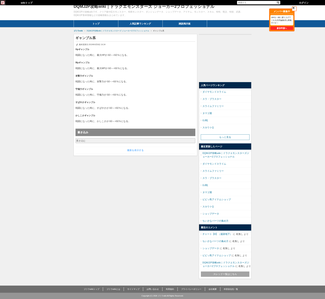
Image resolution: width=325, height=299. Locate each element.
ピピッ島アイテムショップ (216, 199)
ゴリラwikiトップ (91, 289)
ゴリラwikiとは (113, 289)
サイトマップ (133, 289)
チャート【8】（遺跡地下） (217, 234)
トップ (96, 23)
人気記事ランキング (140, 23)
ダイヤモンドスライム (214, 91)
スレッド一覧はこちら (225, 274)
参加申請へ (282, 28)
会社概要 (213, 289)
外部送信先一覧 (231, 289)
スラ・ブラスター (211, 99)
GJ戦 (205, 120)
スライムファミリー (213, 106)
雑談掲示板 (185, 23)
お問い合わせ (153, 289)
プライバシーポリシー (191, 289)
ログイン (304, 2)
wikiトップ (26, 2)
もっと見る (225, 137)
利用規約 (170, 289)
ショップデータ (210, 213)
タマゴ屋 (207, 113)
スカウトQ (208, 127)
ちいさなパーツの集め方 (215, 220)
